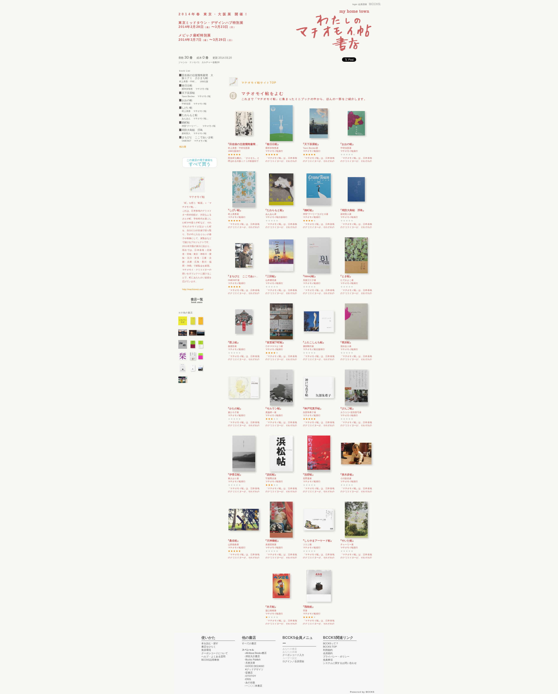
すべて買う (200, 162)
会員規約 (328, 653)
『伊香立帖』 (234, 474)
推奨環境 (206, 650)
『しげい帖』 (234, 210)
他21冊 (182, 146)
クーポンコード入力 (293, 655)
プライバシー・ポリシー (336, 656)
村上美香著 (233, 214)
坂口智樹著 (270, 610)
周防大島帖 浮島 (192, 130)
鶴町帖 (186, 122)
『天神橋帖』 (272, 540)
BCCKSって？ (330, 643)
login (354, 4)
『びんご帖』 (347, 408)
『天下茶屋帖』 (311, 144)
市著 (305, 610)
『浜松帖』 (270, 474)
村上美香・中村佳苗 (188, 81)
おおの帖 (187, 100)
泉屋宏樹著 (270, 544)
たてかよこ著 (347, 280)
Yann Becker (188, 96)
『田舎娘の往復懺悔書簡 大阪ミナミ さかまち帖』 (258, 144)
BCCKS (375, 4)
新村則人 (186, 133)
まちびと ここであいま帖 (197, 137)
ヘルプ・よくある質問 (213, 656)
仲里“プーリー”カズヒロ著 (315, 214)
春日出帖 (187, 85)
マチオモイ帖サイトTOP (259, 82)
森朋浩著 (232, 346)
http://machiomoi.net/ (192, 289)
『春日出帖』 (272, 144)
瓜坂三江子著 (309, 280)
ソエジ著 (307, 544)
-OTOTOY (250, 676)
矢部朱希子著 (309, 412)
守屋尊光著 (270, 478)
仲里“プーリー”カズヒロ (191, 126)
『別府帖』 (308, 474)
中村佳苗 (186, 104)
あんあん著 (270, 214)
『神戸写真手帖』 (312, 408)
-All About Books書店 (256, 653)
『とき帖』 (345, 276)
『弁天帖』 (270, 606)
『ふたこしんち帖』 (313, 342)
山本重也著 (270, 280)
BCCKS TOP (330, 646)
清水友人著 (345, 346)
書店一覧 (197, 300)
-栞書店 (249, 672)
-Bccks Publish (252, 659)
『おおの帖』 (347, 144)
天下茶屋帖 (188, 93)
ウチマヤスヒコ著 (274, 346)
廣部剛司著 (308, 346)
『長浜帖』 (345, 342)
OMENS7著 (234, 280)
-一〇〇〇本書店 (253, 685)
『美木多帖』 (347, 474)
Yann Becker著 (310, 148)
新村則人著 (345, 214)
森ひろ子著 (233, 412)
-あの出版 (250, 682)
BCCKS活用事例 (210, 659)
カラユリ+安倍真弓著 (350, 412)
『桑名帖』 (233, 540)
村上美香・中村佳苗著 (239, 148)
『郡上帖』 (233, 342)
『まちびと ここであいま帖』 (245, 276)
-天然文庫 (250, 663)
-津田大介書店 (252, 656)
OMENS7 (186, 141)
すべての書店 (249, 643)
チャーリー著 (347, 544)
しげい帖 (187, 107)
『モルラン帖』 (273, 408)
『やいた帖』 (347, 540)
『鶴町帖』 (308, 210)
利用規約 (328, 650)
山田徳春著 (233, 544)
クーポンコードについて (214, 653)
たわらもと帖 (189, 115)
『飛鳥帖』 (308, 606)
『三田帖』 (270, 276)
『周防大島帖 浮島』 (352, 210)
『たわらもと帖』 (274, 210)
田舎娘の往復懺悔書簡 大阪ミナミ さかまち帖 (197, 77)
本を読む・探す (209, 643)
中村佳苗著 (345, 148)
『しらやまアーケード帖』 (317, 540)
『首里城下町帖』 (274, 342)
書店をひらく (208, 646)
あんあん (186, 119)
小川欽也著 (345, 478)
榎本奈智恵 (187, 89)
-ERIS (248, 679)
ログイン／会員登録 (293, 661)
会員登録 (362, 4)
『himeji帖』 (309, 276)
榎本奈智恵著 (272, 148)
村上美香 (186, 111)
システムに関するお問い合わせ (340, 663)
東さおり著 (233, 478)
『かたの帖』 (234, 408)
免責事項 (328, 659)
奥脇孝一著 (270, 412)
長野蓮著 (307, 478)
